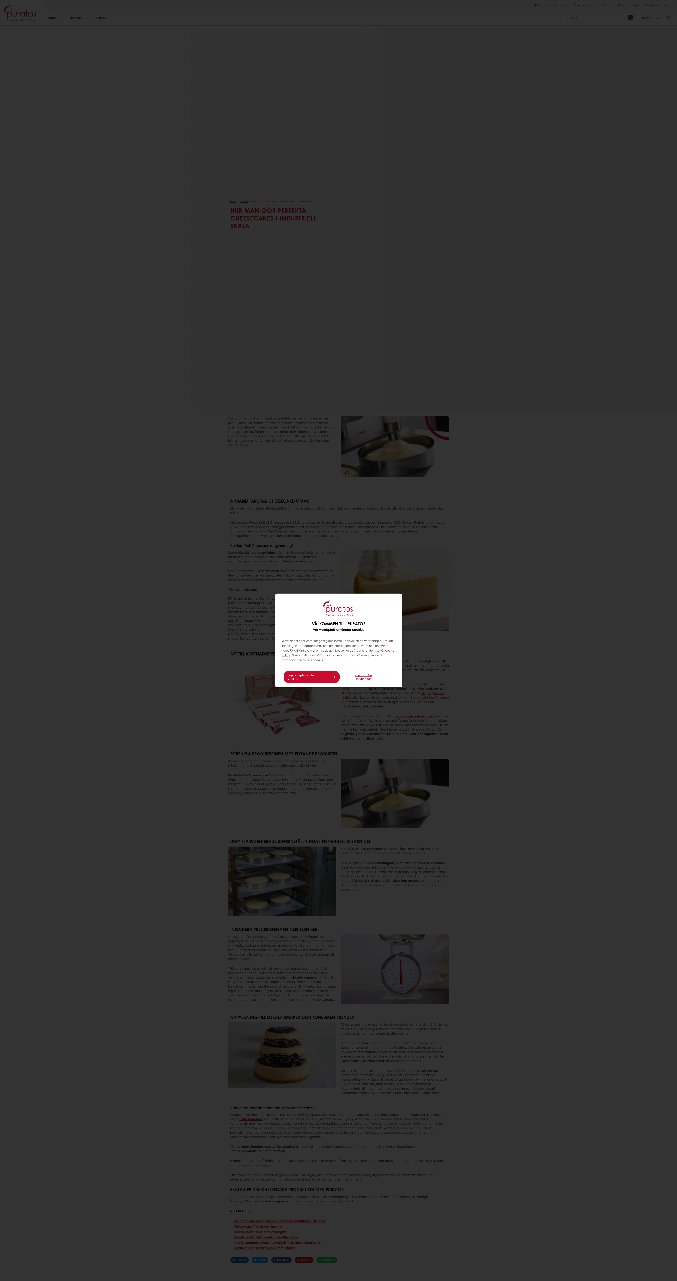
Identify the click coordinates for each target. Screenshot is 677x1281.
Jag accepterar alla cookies (301, 677)
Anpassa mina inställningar (363, 677)
